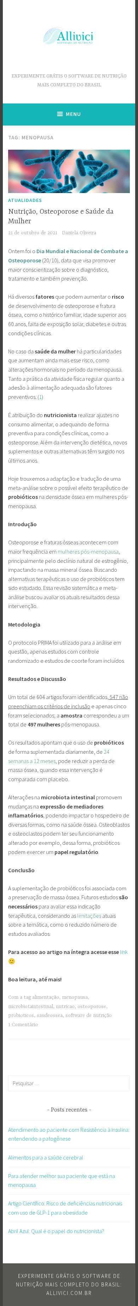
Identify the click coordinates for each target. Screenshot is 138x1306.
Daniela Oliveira (79, 233)
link (124, 951)
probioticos (21, 1015)
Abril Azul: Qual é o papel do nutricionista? (56, 1231)
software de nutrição (88, 1015)
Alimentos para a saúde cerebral (45, 1157)
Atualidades (25, 200)
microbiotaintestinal (30, 1006)
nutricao (65, 1006)
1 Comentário (23, 1025)
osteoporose (91, 1006)
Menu (73, 114)
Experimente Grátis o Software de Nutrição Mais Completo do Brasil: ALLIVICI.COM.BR (69, 1284)
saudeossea (50, 1015)
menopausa (75, 997)
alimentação (45, 997)
